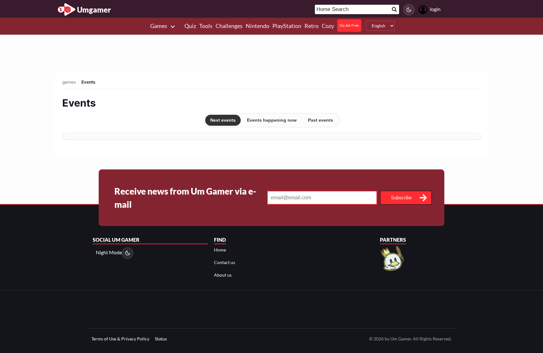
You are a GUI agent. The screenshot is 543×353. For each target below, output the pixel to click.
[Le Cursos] (393, 258)
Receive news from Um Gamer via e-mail (185, 198)
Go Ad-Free (349, 25)
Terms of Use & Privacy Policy (120, 338)
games (69, 82)
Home (220, 249)
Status (161, 338)
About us (223, 275)
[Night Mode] (408, 9)
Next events (223, 120)
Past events (320, 120)
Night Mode (109, 252)
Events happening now (272, 120)
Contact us (224, 262)
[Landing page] (66, 9)
